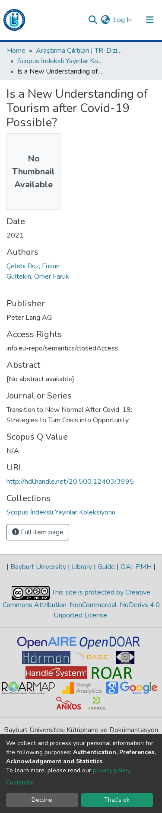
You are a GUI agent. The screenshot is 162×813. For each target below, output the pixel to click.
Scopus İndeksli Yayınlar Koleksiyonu (60, 61)
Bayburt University (38, 567)
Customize (20, 782)
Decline (42, 800)
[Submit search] (92, 20)
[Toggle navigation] (150, 20)
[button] (105, 20)
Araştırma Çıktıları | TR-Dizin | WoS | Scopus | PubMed (79, 50)
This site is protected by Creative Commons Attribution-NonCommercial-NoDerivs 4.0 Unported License (81, 604)
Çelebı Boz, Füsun (33, 266)
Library (82, 567)
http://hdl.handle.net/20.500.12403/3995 (70, 481)
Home (16, 50)
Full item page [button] (41, 532)
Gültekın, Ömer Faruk (37, 276)
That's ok (117, 800)
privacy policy (111, 770)
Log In (123, 20)
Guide (106, 567)
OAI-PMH (136, 567)
